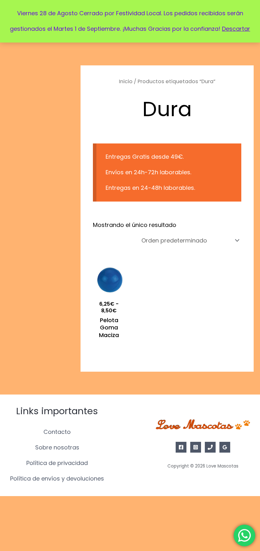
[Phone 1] (210, 447)
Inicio (126, 81)
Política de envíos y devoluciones (57, 478)
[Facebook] (181, 447)
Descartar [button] (236, 29)
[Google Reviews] (224, 447)
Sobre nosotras (57, 447)
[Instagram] (195, 447)
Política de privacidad (57, 463)
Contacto (57, 432)
